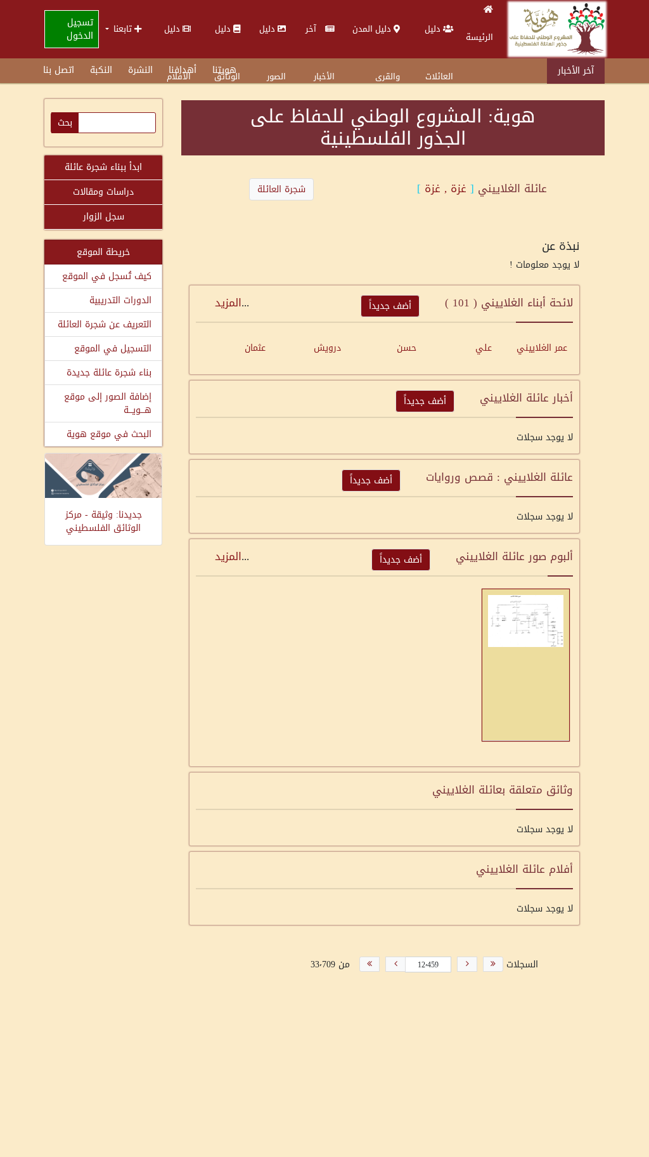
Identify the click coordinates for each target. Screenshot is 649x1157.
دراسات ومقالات (103, 191)
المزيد (228, 302)
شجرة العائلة (281, 189)
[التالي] (395, 964)
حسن (406, 347)
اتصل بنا (58, 70)
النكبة (101, 70)
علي (483, 347)
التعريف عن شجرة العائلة (104, 324)
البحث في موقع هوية (109, 434)
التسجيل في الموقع (112, 348)
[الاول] (493, 964)
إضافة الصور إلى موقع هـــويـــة (107, 403)
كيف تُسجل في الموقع (106, 276)
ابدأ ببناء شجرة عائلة (103, 167)
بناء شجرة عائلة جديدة (109, 372)
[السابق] (467, 964)
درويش (327, 347)
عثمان (255, 347)
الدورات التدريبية (120, 300)
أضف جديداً (390, 306)
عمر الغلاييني (542, 347)
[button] (123, 29)
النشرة (140, 70)
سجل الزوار (103, 216)
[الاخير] (369, 964)
